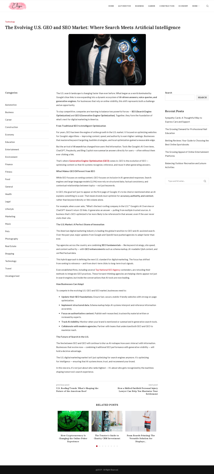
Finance (9, 164)
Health (8, 194)
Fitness (8, 171)
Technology (10, 261)
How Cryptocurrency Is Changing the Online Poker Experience (73, 438)
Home (111, 6)
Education (10, 142)
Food (7, 179)
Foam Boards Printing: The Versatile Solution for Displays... (141, 438)
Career (151, 6)
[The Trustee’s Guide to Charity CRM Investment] (107, 421)
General (9, 186)
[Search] (207, 6)
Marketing (10, 216)
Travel (8, 268)
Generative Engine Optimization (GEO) (89, 160)
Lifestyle (9, 209)
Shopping (9, 253)
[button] (61, 428)
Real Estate (10, 246)
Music (8, 223)
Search (168, 92)
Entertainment (12, 149)
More (195, 6)
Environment (11, 157)
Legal (7, 201)
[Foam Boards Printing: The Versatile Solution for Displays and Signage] (140, 421)
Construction (166, 6)
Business (139, 6)
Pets (7, 231)
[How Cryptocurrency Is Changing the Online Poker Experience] (73, 421)
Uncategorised (12, 276)
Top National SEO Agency (107, 269)
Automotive (124, 6)
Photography (11, 238)
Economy (183, 6)
